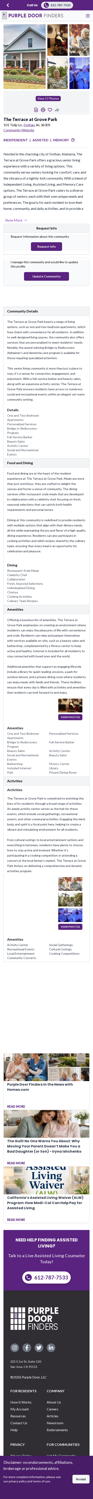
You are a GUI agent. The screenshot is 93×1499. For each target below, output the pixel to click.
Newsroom (55, 1423)
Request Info (46, 246)
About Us (54, 1402)
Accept (81, 1479)
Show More (13, 220)
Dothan (29, 125)
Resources (18, 1416)
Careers (52, 1409)
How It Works (21, 1402)
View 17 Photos (48, 98)
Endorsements (57, 1430)
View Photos (70, 717)
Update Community (46, 276)
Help (14, 1430)
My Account (19, 1409)
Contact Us (18, 1423)
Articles (52, 1416)
